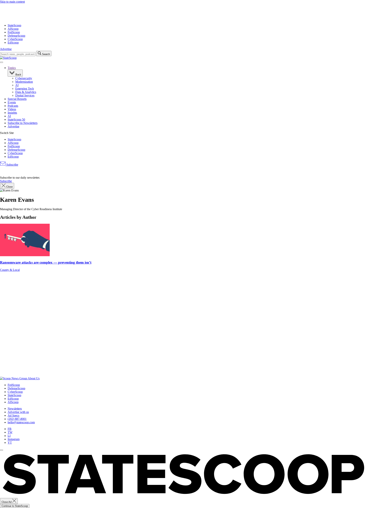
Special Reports (17, 98)
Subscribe (12, 164)
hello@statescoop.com (21, 422)
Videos (12, 109)
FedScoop (14, 32)
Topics (12, 67)
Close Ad (7, 502)
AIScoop (13, 28)
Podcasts (13, 105)
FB (9, 428)
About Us (34, 378)
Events (12, 102)
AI (17, 85)
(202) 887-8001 (17, 418)
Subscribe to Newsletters (22, 123)
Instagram (13, 439)
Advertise (6, 49)
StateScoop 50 (16, 119)
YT (10, 442)
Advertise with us (18, 412)
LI (9, 435)
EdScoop (13, 42)
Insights (12, 112)
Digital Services (24, 95)
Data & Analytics (25, 92)
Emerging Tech (24, 88)
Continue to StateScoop (15, 506)
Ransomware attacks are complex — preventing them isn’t (45, 262)
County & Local (10, 269)
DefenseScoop (16, 35)
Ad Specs (13, 415)
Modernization (24, 81)
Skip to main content (12, 1)
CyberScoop (15, 39)
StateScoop (14, 25)
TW (10, 432)
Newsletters (15, 408)
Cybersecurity (23, 78)
